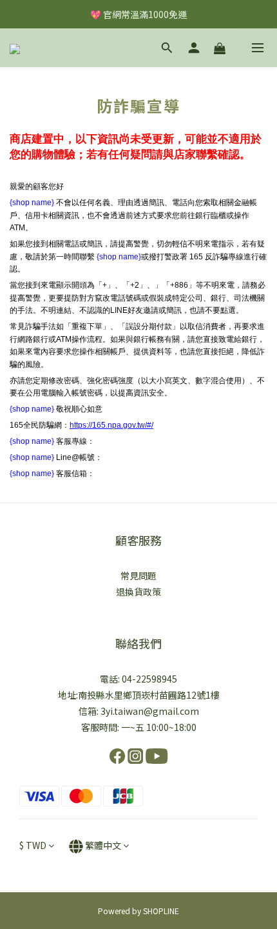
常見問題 (138, 575)
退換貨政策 (138, 591)
